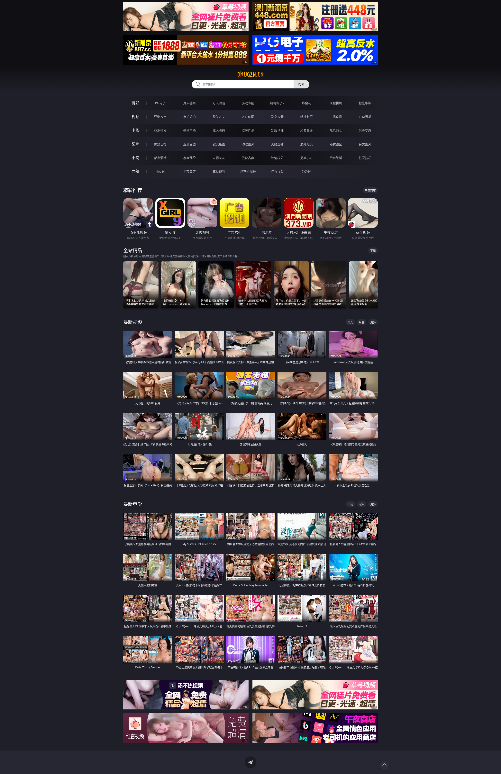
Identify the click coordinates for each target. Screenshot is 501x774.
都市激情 (160, 158)
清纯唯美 (306, 144)
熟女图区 (336, 144)
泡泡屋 (306, 171)
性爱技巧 (365, 158)
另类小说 (306, 158)
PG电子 (160, 103)
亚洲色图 (189, 144)
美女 (350, 322)
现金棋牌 (336, 103)
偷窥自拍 (160, 144)
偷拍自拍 (189, 130)
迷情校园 (277, 158)
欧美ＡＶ (219, 117)
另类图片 (365, 144)
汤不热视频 (248, 171)
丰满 (350, 504)
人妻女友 (219, 158)
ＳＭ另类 (365, 117)
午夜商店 (189, 171)
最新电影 (132, 504)
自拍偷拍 (189, 117)
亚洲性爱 (160, 130)
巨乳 (361, 322)
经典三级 (306, 130)
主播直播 (336, 117)
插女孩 (160, 171)
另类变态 (365, 130)
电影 (135, 130)
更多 (373, 322)
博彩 (135, 103)
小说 (135, 157)
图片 (135, 144)
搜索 (301, 84)
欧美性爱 (248, 130)
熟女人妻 (277, 117)
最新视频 (132, 322)
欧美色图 (219, 144)
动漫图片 (248, 144)
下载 (373, 250)
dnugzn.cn (250, 74)
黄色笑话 (336, 158)
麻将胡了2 (277, 103)
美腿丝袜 (277, 144)
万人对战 (219, 103)
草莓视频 (219, 171)
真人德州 (189, 103)
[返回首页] (384, 765)
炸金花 (306, 103)
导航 (135, 171)
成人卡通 (219, 130)
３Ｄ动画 (248, 117)
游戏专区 (248, 103)
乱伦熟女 (336, 130)
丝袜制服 (306, 117)
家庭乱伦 (189, 158)
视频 (135, 116)
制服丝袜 (277, 130)
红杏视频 (277, 171)
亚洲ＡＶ (160, 117)
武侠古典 (248, 158)
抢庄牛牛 (365, 103)
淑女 (361, 504)
